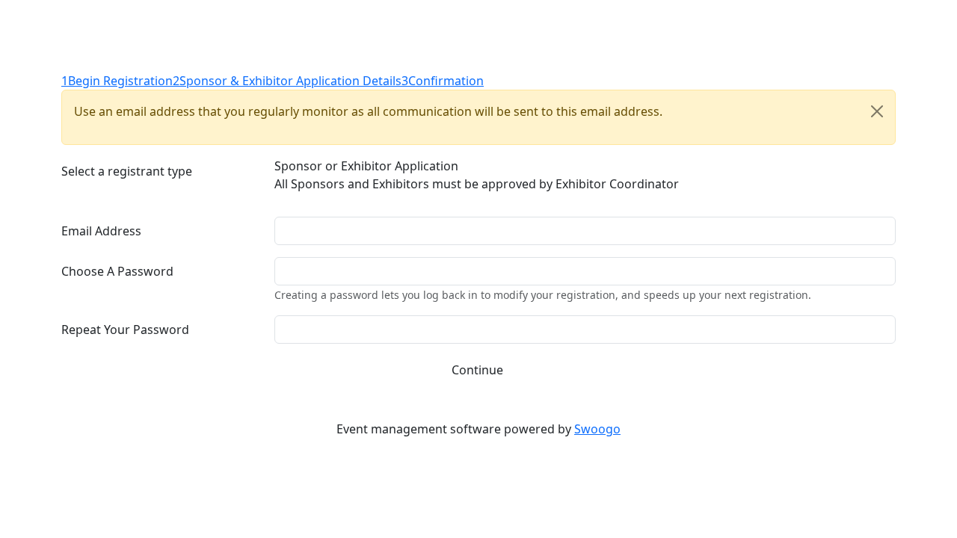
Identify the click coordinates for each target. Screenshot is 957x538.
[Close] (877, 111)
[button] (480, 370)
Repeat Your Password (125, 329)
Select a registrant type (126, 171)
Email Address (101, 231)
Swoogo (597, 429)
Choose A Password (117, 271)
